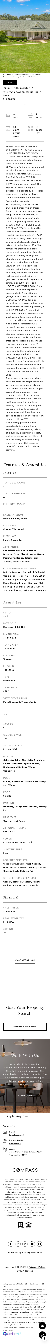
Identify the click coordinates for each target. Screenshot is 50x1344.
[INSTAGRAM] (18, 1244)
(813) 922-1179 (15, 1143)
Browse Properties (25, 1027)
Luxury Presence (32, 1252)
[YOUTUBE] (32, 1244)
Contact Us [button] (25, 1095)
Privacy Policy (37, 1267)
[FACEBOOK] (10, 1244)
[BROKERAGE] (39, 1244)
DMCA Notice (25, 1270)
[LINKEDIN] (25, 1244)
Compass (30, 1182)
